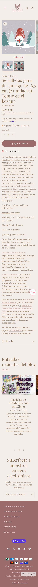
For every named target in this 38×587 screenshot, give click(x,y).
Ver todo (5, 369)
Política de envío (28, 576)
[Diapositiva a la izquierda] (14, 450)
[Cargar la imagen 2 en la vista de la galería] (19, 66)
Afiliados (8, 522)
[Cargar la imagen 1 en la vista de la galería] (7, 66)
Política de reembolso (22, 569)
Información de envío (13, 511)
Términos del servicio (13, 576)
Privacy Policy (10, 527)
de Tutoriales (15, 330)
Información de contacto (14, 506)
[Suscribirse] (31, 494)
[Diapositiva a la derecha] (24, 450)
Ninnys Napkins (17, 566)
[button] (4, 7)
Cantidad (5, 130)
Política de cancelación (20, 583)
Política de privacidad (20, 572)
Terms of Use (9, 532)
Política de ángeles (12, 516)
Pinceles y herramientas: (14, 252)
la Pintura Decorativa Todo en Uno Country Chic (17, 308)
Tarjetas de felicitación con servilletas (18, 403)
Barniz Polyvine (9, 275)
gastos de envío (9, 113)
